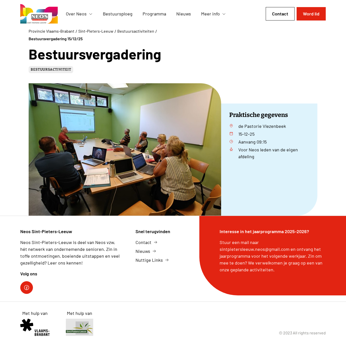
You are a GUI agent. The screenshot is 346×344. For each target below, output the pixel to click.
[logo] (39, 14)
